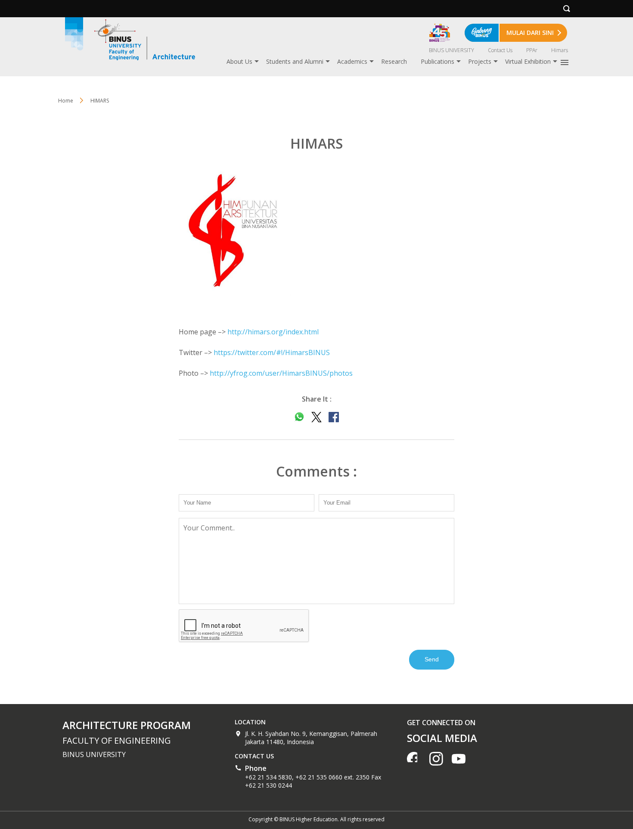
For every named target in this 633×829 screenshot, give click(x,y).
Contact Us (500, 50)
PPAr (531, 50)
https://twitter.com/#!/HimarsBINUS (272, 352)
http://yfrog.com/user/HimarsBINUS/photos (281, 373)
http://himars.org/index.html (273, 332)
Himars (559, 50)
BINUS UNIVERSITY (451, 50)
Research (394, 61)
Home (65, 100)
